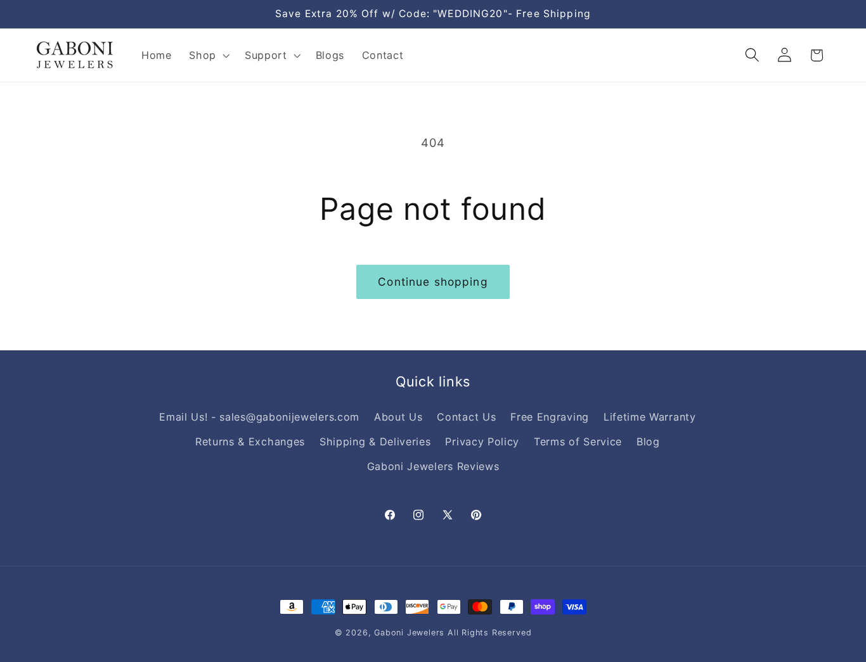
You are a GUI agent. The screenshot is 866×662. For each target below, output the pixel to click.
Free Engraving (549, 417)
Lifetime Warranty (650, 417)
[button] (208, 55)
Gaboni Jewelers (409, 632)
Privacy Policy (482, 441)
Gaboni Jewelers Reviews (433, 466)
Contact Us (466, 417)
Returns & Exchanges (250, 441)
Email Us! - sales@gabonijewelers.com (259, 417)
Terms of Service (578, 441)
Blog (648, 441)
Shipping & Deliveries (375, 441)
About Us (398, 417)
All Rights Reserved (489, 632)
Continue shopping (433, 281)
